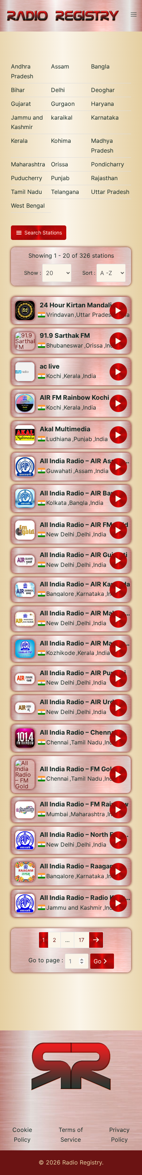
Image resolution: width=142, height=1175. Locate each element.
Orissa (59, 164)
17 (81, 940)
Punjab (60, 178)
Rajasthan (104, 178)
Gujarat (21, 103)
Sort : (88, 272)
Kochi (53, 376)
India (89, 376)
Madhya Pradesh (102, 145)
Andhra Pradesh (22, 71)
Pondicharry (107, 164)
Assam (60, 66)
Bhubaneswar (64, 345)
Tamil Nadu (26, 191)
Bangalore (60, 594)
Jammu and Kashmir (27, 122)
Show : (32, 272)
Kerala (19, 140)
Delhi (58, 90)
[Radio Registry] (62, 15)
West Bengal (28, 205)
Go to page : (45, 960)
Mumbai (57, 814)
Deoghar (103, 90)
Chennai (57, 742)
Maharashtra (28, 164)
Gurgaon (63, 103)
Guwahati (59, 471)
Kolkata (56, 503)
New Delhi (60, 534)
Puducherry (26, 178)
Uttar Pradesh (110, 191)
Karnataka (105, 117)
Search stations (43, 232)
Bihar (18, 90)
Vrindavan (60, 314)
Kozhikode (60, 653)
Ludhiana (58, 439)
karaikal (61, 117)
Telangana (65, 191)
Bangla (100, 66)
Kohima (61, 140)
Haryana (102, 103)
